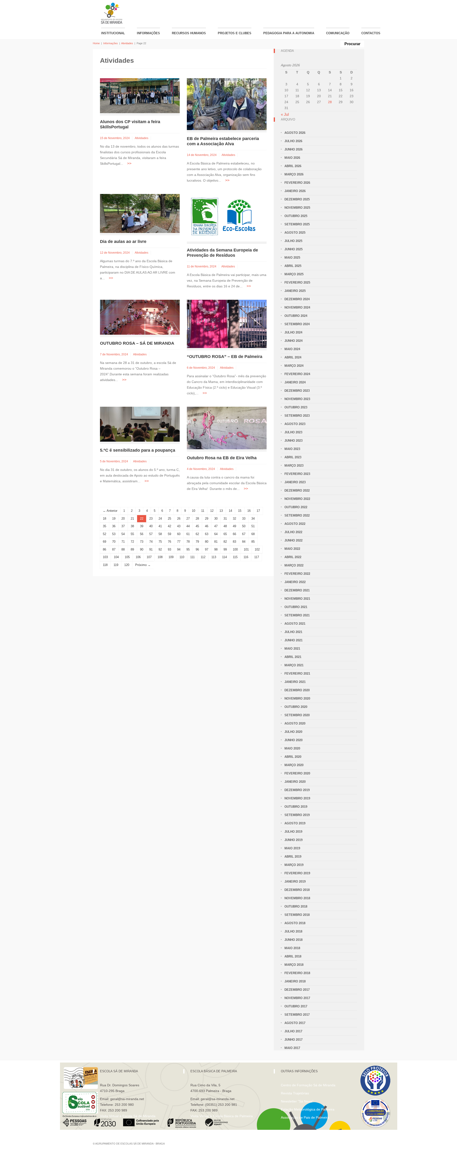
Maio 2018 (292, 948)
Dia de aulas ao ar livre (123, 241)
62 (197, 534)
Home (96, 43)
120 (126, 565)
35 (104, 526)
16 (249, 510)
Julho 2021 (293, 632)
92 (160, 549)
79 (197, 541)
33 (243, 518)
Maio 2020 (292, 748)
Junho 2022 (293, 540)
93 (169, 549)
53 (113, 534)
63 (206, 534)
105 (127, 557)
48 (225, 526)
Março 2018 (293, 965)
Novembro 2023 (297, 399)
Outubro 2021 (295, 607)
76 (169, 541)
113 (213, 557)
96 (197, 549)
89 (132, 549)
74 (151, 541)
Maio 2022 (292, 549)
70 (113, 541)
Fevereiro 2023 (297, 474)
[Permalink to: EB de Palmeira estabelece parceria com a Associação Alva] (227, 104)
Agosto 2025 (294, 232)
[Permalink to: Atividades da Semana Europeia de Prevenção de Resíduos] (222, 217)
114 (224, 557)
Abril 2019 (292, 856)
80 (206, 541)
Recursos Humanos (189, 33)
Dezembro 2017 (297, 989)
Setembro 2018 (297, 915)
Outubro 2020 (295, 707)
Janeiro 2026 (295, 191)
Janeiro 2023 (295, 482)
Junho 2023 (293, 440)
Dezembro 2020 (297, 690)
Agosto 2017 (294, 1023)
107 (149, 557)
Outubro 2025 (295, 216)
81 (216, 541)
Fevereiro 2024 (297, 374)
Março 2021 (293, 665)
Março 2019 (293, 865)
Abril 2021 (292, 657)
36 (113, 526)
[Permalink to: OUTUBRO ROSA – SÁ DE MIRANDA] (140, 317)
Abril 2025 (292, 266)
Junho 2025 (293, 249)
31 (225, 518)
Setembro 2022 (297, 515)
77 (178, 541)
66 (234, 534)
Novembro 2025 (297, 207)
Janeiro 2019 (295, 881)
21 (132, 518)
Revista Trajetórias (295, 1093)
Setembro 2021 (297, 615)
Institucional (113, 33)
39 (141, 526)
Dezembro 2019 (297, 790)
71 (123, 541)
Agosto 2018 (294, 923)
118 (105, 565)
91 (151, 549)
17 (258, 510)
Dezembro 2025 (297, 199)
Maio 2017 (292, 1048)
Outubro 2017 (295, 1006)
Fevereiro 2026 (297, 182)
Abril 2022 (292, 557)
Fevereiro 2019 (297, 873)
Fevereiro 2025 (297, 282)
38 (132, 526)
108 (160, 557)
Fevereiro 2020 (297, 773)
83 (234, 541)
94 (178, 549)
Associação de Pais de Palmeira (305, 1117)
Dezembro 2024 (297, 299)
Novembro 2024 (297, 307)
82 (225, 541)
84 (243, 541)
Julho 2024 (293, 332)
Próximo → (143, 565)
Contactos (370, 33)
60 (178, 534)
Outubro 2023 (295, 407)
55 (132, 534)
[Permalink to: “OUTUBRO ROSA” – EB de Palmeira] (227, 324)
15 (239, 510)
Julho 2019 (293, 831)
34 (253, 518)
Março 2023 (293, 465)
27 (188, 518)
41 (160, 526)
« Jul (285, 114)
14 (230, 510)
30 (216, 518)
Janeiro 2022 (295, 582)
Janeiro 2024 (295, 382)
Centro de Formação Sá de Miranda (308, 1085)
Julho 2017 (293, 1031)
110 (181, 557)
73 (141, 541)
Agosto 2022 (294, 524)
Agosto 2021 (294, 623)
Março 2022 (293, 565)
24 (160, 518)
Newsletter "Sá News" (297, 1101)
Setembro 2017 (297, 1014)
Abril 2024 (292, 357)
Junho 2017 (293, 1039)
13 (221, 510)
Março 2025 (293, 274)
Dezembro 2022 (297, 490)
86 (104, 549)
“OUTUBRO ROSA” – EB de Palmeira (224, 356)
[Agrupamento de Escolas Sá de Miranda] (112, 13)
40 (151, 526)
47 (216, 526)
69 (104, 541)
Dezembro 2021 (297, 590)
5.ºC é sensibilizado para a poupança (137, 450)
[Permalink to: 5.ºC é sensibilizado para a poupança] (140, 424)
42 (169, 526)
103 (105, 557)
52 (104, 534)
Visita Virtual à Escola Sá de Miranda (127, 1116)
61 (188, 534)
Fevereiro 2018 (297, 973)
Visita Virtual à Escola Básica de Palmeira (221, 1116)
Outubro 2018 (295, 906)
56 (141, 534)
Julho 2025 (293, 241)
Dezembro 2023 (297, 390)
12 (212, 510)
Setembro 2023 (297, 415)
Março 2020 (293, 765)
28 (197, 518)
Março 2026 (293, 174)
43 (178, 526)
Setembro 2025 (297, 224)
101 (246, 549)
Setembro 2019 (297, 815)
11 (202, 510)
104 (116, 557)
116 (245, 557)
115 (235, 557)
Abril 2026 (292, 166)
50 (243, 526)
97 (206, 549)
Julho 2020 (293, 732)
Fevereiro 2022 (297, 573)
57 (151, 534)
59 (169, 534)
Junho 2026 (293, 149)
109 (171, 557)
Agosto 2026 (294, 133)
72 (132, 541)
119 (116, 565)
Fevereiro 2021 (297, 673)
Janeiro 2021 (295, 682)
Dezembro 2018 (297, 890)
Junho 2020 (293, 740)
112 (203, 557)
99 (225, 549)
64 (216, 534)
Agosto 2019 (294, 823)
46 (206, 526)
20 (123, 518)
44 (188, 526)
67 (243, 534)
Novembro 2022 (297, 499)
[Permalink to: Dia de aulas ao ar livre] (140, 213)
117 (256, 557)
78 (188, 541)
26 (178, 518)
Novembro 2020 (297, 698)
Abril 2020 (292, 757)
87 (113, 549)
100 (235, 549)
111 (192, 557)
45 (197, 526)
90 (141, 549)
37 (123, 526)
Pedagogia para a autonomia (288, 33)
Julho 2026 (293, 141)
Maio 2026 (292, 157)
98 (216, 549)
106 (138, 557)
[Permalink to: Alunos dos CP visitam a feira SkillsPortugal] (140, 95)
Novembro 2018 (297, 898)
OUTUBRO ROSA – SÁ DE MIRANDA (137, 343)
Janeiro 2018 (295, 981)
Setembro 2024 (297, 324)
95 (188, 549)
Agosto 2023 (294, 424)
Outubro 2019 (295, 806)
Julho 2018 (293, 931)
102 (257, 549)
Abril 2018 (292, 956)
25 (169, 518)
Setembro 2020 (297, 715)
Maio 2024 (292, 349)
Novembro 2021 (297, 598)
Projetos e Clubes (234, 33)
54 (123, 534)
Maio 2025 (292, 257)
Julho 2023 (293, 432)
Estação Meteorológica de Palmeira (307, 1109)
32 (234, 518)
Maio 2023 (292, 449)
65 (225, 534)
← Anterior (110, 510)
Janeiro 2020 (295, 781)
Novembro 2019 (297, 798)
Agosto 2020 (294, 723)
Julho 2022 (293, 532)
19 (113, 518)
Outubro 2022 (295, 507)
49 (234, 526)
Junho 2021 (293, 640)
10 (193, 510)
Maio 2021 (292, 648)
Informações (148, 33)
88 (123, 549)
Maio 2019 (292, 848)
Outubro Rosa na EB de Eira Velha (222, 457)
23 (151, 518)
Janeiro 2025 (295, 291)
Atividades (127, 43)
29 (206, 518)
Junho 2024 (293, 341)
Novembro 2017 (297, 998)
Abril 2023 (292, 457)
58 (160, 534)
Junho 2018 (293, 940)
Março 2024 (293, 365)
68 (253, 534)
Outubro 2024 (295, 316)
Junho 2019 (293, 840)
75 (160, 541)
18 (104, 518)
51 (253, 526)
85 (253, 541)
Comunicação (337, 33)
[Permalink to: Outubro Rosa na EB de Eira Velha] (227, 428)
